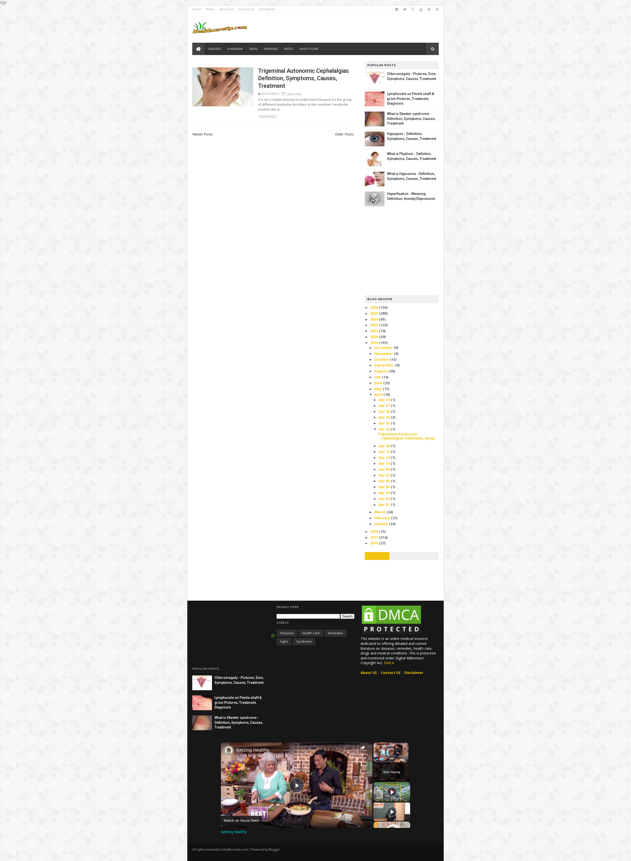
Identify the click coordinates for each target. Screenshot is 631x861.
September (384, 365)
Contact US (246, 9)
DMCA (389, 662)
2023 (374, 325)
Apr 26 (385, 411)
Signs (284, 641)
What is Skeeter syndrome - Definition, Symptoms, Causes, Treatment (411, 118)
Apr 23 (385, 423)
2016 (374, 543)
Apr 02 (385, 498)
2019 (374, 342)
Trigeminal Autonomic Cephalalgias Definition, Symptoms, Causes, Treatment (303, 78)
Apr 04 (385, 492)
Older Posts (344, 134)
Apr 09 (385, 469)
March (380, 512)
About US (226, 9)
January (381, 523)
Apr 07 (385, 475)
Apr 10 (385, 463)
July (378, 377)
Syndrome (304, 641)
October (382, 359)
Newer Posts (202, 134)
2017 (374, 537)
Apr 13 (385, 451)
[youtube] (421, 9)
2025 (374, 313)
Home (196, 9)
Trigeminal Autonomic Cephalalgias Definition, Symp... (407, 436)
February (382, 518)
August (381, 371)
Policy (210, 9)
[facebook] (396, 9)
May (378, 388)
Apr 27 (385, 405)
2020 (374, 336)
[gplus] (413, 9)
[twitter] (404, 9)
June (378, 383)
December (384, 347)
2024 (374, 319)
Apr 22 (385, 429)
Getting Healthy (252, 749)
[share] (362, 747)
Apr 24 (385, 417)
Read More (267, 116)
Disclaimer (267, 9)
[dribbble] (437, 9)
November (384, 353)
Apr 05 (385, 486)
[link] (229, 750)
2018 (374, 531)
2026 (374, 307)
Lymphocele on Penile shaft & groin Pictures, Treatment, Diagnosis (410, 98)
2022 (374, 330)
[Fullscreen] (405, 759)
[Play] (376, 759)
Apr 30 (385, 399)
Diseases (287, 633)
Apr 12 (385, 457)
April (379, 394)
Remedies (335, 633)
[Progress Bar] (390, 756)
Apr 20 (385, 445)
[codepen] (429, 9)
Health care (311, 633)
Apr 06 (385, 480)
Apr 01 (385, 504)
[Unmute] (382, 759)
